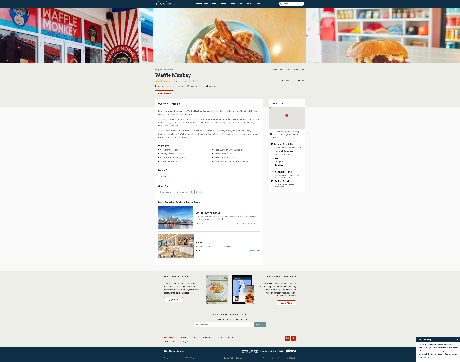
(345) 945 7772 (196, 86)
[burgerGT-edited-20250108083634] (383, 59)
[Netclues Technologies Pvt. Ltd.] (292, 358)
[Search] (281, 4)
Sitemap (239, 358)
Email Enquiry (164, 93)
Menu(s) (176, 103)
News (248, 3)
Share (286, 81)
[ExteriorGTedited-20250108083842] (76, 59)
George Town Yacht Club (208, 212)
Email (302, 81)
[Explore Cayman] (250, 351)
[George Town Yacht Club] (175, 217)
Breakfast (199, 192)
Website (212, 86)
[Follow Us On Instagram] (287, 338)
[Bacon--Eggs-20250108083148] (229, 59)
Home (275, 69)
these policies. (423, 357)
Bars (214, 3)
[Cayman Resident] (273, 351)
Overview (163, 103)
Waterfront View (183, 192)
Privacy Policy (229, 358)
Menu (163, 176)
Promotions (236, 3)
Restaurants (202, 3)
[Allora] (176, 246)
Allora (199, 242)
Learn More (286, 303)
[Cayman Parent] (291, 351)
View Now (173, 300)
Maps (257, 3)
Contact (167, 341)
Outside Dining (165, 192)
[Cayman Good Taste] (165, 3)
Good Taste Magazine (181, 341)
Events (223, 3)
